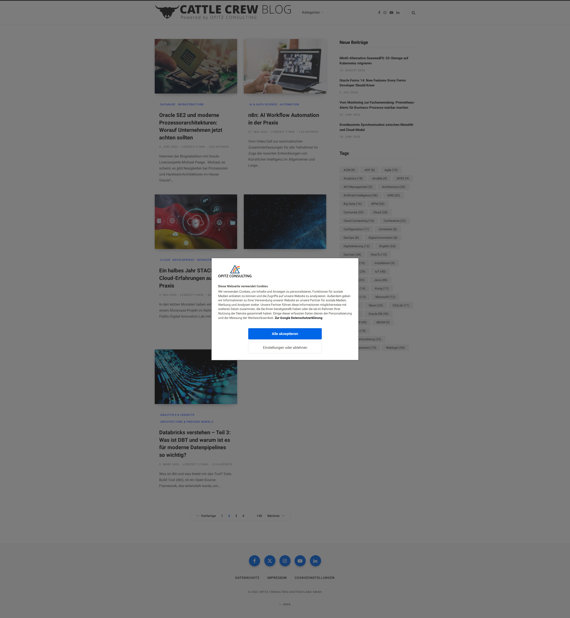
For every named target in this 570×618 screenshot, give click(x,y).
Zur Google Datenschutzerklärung (298, 317)
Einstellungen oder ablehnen (285, 347)
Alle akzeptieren (285, 334)
